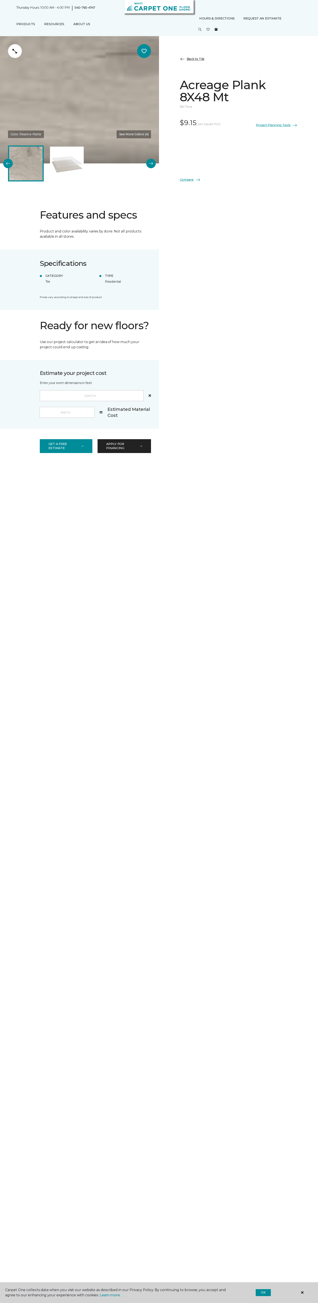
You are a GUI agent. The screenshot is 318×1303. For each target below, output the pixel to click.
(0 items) (216, 29)
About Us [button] (81, 24)
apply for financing (115, 446)
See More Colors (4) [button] (134, 134)
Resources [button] (54, 24)
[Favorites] (208, 30)
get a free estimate (57, 446)
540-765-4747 (85, 8)
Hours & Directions (217, 18)
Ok (263, 1292)
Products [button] (25, 24)
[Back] (8, 163)
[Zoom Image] (15, 51)
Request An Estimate (262, 18)
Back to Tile (196, 59)
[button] (200, 30)
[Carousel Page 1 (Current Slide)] (26, 163)
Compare (187, 180)
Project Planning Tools (273, 125)
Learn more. (110, 1295)
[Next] (151, 163)
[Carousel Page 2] (67, 163)
